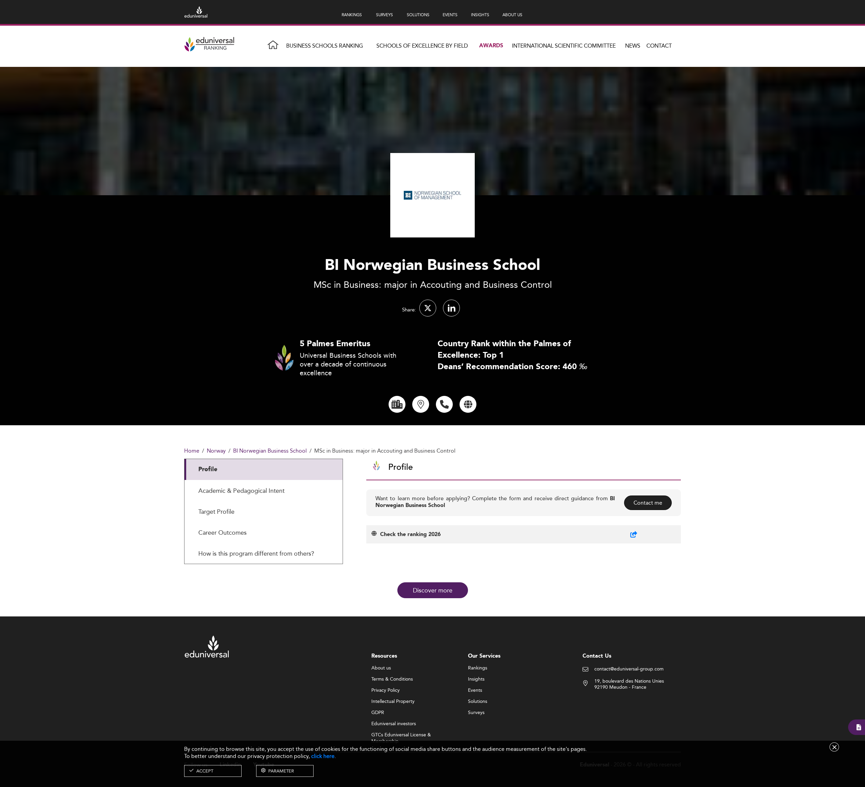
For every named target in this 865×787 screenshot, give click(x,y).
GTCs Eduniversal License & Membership (401, 735)
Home (191, 451)
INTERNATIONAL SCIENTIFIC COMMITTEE (564, 46)
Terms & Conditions (392, 679)
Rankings (477, 668)
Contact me (648, 503)
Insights (476, 679)
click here (323, 756)
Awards (491, 46)
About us (381, 668)
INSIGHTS (480, 14)
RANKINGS (352, 14)
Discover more (432, 590)
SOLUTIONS (418, 14)
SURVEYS (384, 14)
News (632, 46)
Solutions (477, 701)
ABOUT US (512, 14)
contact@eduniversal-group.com (629, 669)
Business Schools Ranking (324, 46)
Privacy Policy (385, 690)
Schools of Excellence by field (422, 46)
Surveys (476, 712)
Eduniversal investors (393, 723)
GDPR (377, 712)
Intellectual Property (393, 701)
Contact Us (597, 656)
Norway (216, 451)
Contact (659, 46)
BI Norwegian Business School (270, 451)
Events (475, 690)
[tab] (263, 469)
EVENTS (450, 14)
